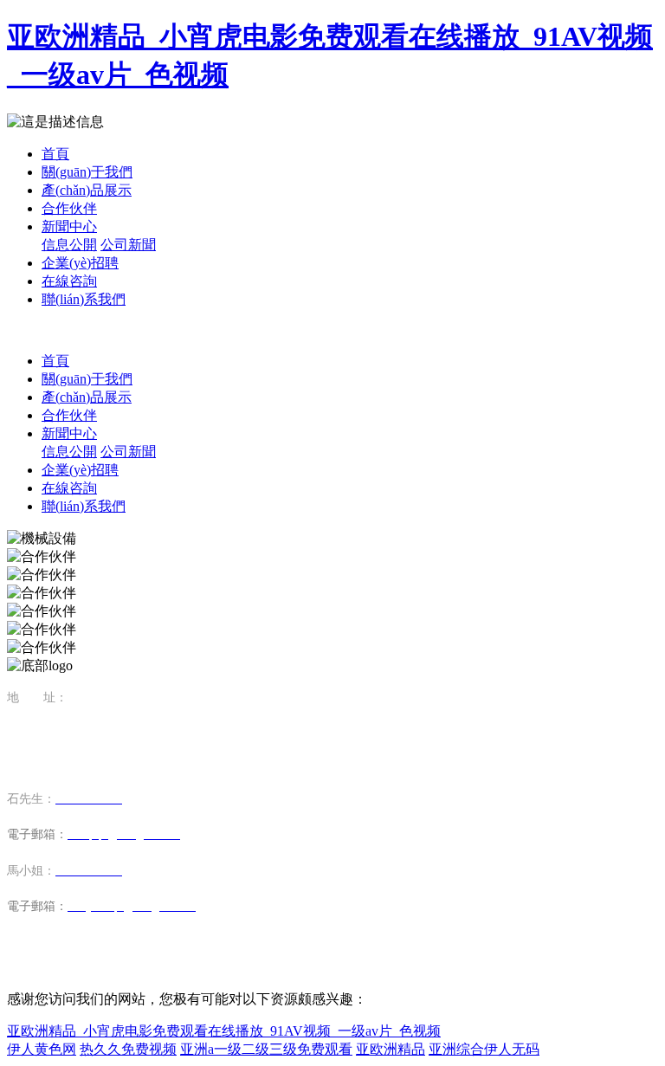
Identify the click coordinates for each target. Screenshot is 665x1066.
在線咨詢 (69, 281)
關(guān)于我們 (87, 172)
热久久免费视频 (128, 1049)
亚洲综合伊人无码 (484, 1049)
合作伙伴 (69, 208)
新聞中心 (69, 226)
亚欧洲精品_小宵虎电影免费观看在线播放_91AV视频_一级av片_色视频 (224, 1031)
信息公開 (69, 244)
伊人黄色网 (41, 1049)
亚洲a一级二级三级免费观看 (266, 1049)
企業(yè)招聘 (80, 262)
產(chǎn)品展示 (87, 190)
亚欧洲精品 (390, 1049)
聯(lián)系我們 (84, 299)
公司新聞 (128, 244)
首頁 (55, 153)
